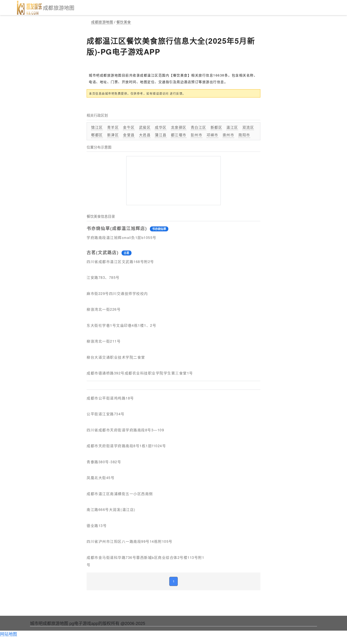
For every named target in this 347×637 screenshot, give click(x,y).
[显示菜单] (9, 7)
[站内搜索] (338, 7)
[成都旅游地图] (29, 7)
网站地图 (8, 634)
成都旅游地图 (102, 21)
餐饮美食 (123, 21)
